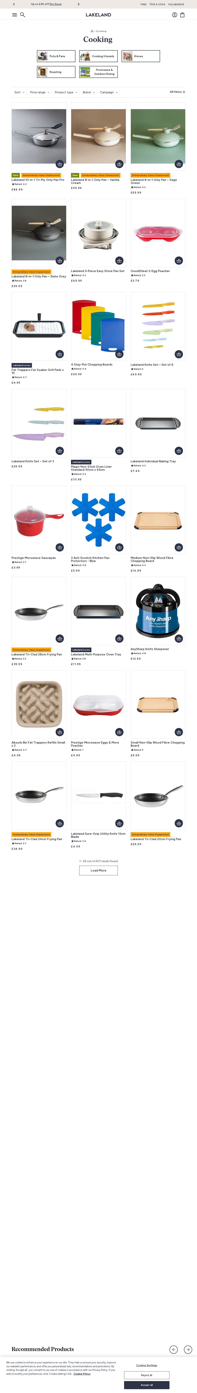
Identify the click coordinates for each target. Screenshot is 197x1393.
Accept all (147, 1385)
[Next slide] (188, 1349)
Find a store (157, 4)
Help (143, 4)
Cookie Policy (81, 1373)
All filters (176, 91)
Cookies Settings (146, 1365)
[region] (98, 1375)
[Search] (22, 15)
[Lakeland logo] (98, 15)
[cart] (182, 15)
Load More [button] (98, 870)
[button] (16, 4)
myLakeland (176, 4)
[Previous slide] (173, 1349)
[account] (175, 15)
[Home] (91, 31)
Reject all (146, 1375)
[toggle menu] (15, 15)
